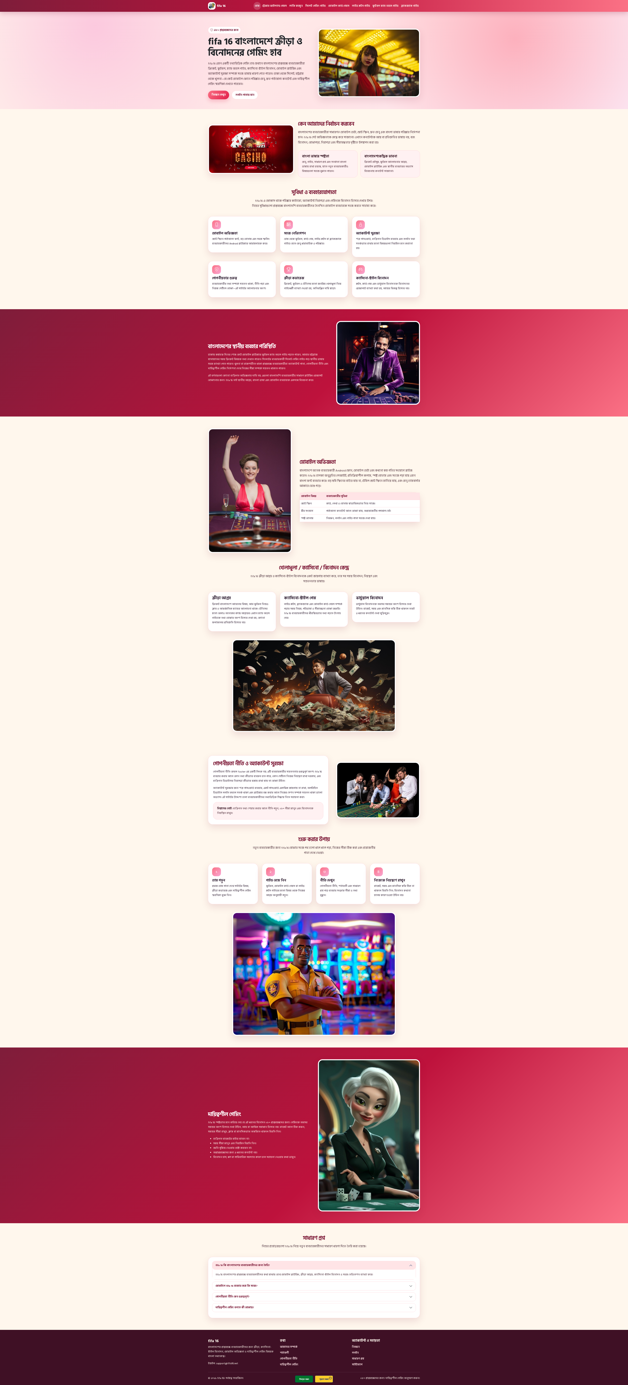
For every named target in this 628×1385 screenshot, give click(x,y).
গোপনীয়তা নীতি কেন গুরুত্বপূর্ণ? (232, 1297)
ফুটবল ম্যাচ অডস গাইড (385, 6)
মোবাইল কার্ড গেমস (338, 6)
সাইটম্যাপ (357, 1364)
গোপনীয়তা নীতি (288, 1359)
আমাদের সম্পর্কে (288, 1347)
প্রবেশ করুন (324, 1379)
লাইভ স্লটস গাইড (361, 6)
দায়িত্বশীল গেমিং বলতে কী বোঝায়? (235, 1307)
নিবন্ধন (356, 1347)
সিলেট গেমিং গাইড (315, 6)
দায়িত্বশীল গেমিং (289, 1364)
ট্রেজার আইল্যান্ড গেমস (274, 6)
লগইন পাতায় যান (245, 95)
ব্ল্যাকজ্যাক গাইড (410, 6)
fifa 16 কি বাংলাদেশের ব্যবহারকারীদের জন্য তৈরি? (243, 1265)
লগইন (355, 1353)
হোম (257, 6)
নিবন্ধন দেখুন (219, 95)
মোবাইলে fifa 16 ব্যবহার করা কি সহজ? (236, 1286)
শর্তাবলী (284, 1353)
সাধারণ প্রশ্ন (358, 1359)
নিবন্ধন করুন (304, 1379)
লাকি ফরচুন (296, 6)
